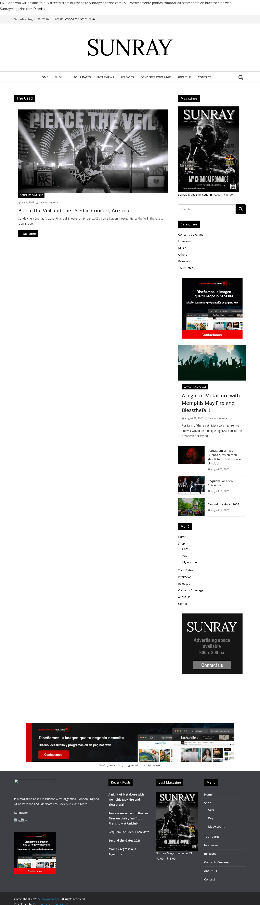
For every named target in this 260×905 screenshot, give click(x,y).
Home (43, 77)
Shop (59, 77)
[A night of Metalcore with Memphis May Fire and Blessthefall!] (212, 363)
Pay (184, 556)
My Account (190, 562)
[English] (17, 821)
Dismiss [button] (39, 8)
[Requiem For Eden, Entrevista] (191, 486)
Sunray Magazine (48, 202)
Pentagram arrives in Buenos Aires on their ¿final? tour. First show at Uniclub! (225, 457)
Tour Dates (82, 77)
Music (182, 248)
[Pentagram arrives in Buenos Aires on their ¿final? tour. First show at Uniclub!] (191, 460)
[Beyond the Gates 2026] (191, 507)
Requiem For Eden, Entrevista (221, 483)
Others (182, 254)
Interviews (105, 77)
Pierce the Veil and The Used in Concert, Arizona (73, 210)
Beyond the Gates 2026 (79, 19)
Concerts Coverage (155, 77)
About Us (184, 77)
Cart (185, 549)
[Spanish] (24, 821)
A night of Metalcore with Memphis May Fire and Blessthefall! (211, 402)
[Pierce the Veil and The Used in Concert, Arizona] (93, 151)
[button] (65, 77)
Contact (204, 77)
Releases (127, 77)
